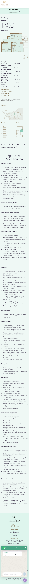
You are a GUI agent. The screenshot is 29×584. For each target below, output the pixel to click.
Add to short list (13, 9)
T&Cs (2, 100)
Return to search (13, 12)
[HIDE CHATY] (25, 580)
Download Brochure (17, 145)
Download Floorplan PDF (8, 147)
